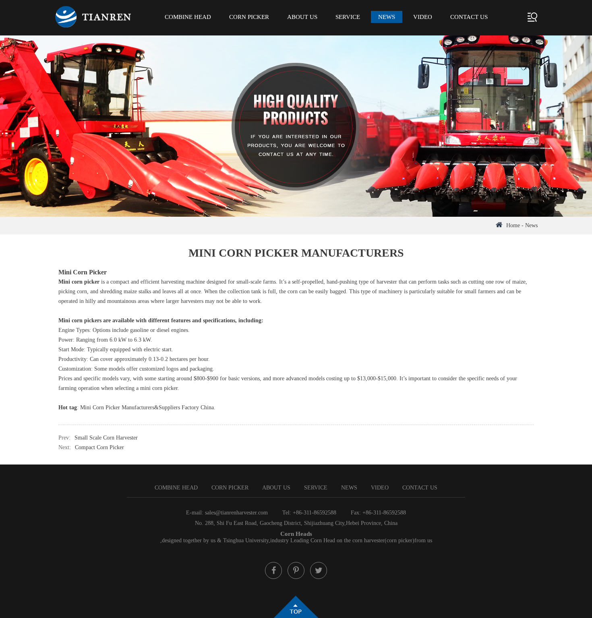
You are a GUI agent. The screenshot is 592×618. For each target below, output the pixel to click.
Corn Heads (296, 534)
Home (513, 225)
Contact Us (469, 17)
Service (347, 17)
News (386, 17)
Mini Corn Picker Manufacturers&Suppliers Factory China (147, 407)
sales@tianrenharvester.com (236, 513)
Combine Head (188, 17)
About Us (302, 17)
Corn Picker (249, 17)
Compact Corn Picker (99, 447)
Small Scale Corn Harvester (106, 438)
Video (422, 17)
